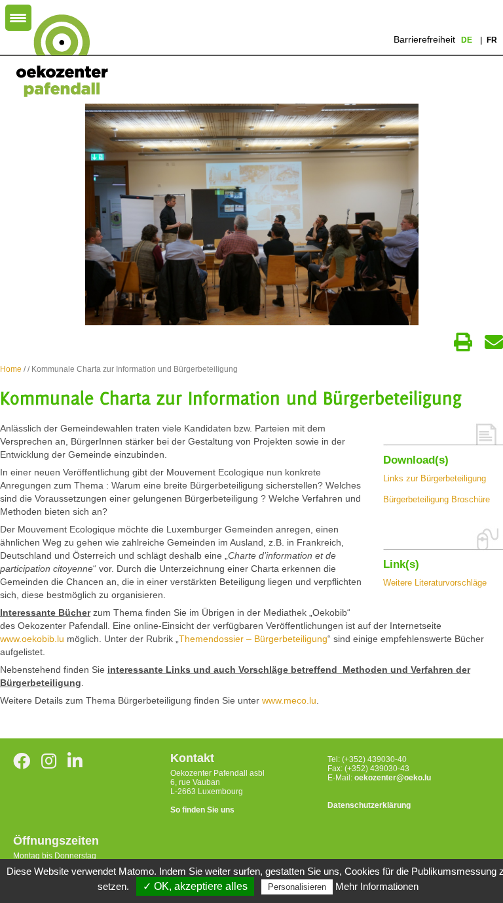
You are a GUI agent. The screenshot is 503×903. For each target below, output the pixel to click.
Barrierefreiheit (424, 39)
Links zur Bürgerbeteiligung (434, 478)
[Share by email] (494, 342)
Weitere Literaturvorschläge (435, 583)
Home (11, 369)
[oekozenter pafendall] (58, 56)
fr (492, 40)
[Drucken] (463, 342)
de (467, 40)
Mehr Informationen (377, 886)
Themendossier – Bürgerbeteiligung (253, 638)
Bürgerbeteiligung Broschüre (436, 499)
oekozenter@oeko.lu (392, 777)
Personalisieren (297, 887)
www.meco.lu (289, 700)
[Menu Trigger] (18, 18)
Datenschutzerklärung (369, 805)
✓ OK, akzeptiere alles (195, 886)
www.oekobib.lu (32, 638)
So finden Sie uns (202, 809)
